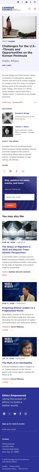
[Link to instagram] (35, 2)
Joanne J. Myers (22, 127)
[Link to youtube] (26, 2)
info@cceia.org (8, 444)
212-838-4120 (7, 446)
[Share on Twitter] (4, 171)
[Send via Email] (23, 171)
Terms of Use (23, 469)
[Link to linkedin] (18, 2)
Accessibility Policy (9, 469)
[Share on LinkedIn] (10, 171)
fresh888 (11, 41)
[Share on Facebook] (17, 171)
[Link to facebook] (30, 2)
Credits (4, 466)
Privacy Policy (15, 466)
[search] (29, 8)
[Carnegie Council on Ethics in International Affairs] (11, 9)
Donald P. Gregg (22, 113)
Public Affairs (10, 60)
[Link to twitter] (22, 2)
